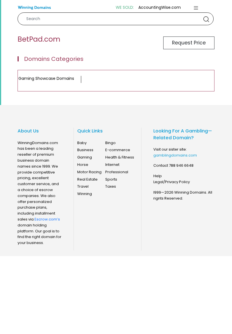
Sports (111, 179)
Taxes (110, 186)
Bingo (110, 142)
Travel (83, 186)
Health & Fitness (119, 157)
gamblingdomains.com (175, 155)
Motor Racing (89, 172)
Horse (82, 164)
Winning (84, 193)
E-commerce (117, 150)
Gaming (84, 157)
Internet (112, 164)
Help (157, 176)
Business (85, 150)
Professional (116, 172)
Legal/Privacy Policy (171, 182)
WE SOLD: (125, 7)
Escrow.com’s (47, 219)
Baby (82, 142)
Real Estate (87, 179)
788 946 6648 (181, 165)
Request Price (189, 42)
